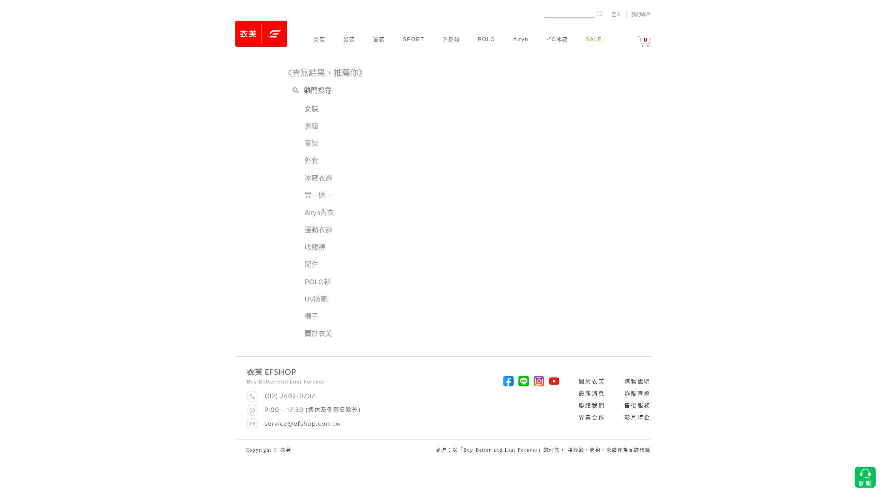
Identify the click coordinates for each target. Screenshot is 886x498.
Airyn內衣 (319, 212)
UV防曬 (316, 299)
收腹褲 (315, 247)
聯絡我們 (592, 405)
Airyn (520, 39)
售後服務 (637, 405)
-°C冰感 (557, 39)
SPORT (413, 39)
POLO (486, 39)
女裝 (319, 39)
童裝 (379, 39)
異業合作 (592, 418)
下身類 (451, 39)
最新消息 (592, 394)
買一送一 (318, 195)
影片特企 (637, 418)
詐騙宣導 (637, 394)
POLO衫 (318, 282)
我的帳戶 (641, 14)
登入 (616, 14)
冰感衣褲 (318, 178)
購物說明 (637, 382)
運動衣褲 (318, 230)
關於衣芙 (592, 382)
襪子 (311, 316)
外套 (311, 161)
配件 (311, 264)
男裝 (349, 39)
